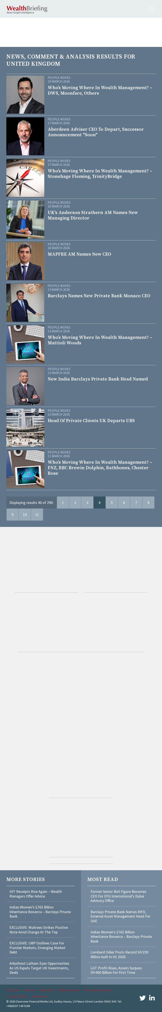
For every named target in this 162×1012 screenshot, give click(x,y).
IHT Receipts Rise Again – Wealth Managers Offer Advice (35, 894)
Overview (12, 990)
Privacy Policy (18, 996)
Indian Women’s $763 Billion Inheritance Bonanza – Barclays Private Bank (40, 912)
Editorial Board (68, 990)
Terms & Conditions (98, 990)
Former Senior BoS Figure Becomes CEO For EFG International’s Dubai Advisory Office (118, 896)
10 (25, 514)
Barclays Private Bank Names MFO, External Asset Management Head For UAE (120, 916)
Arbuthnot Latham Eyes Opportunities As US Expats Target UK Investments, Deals (39, 968)
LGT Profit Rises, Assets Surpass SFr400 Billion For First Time (116, 970)
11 (37, 514)
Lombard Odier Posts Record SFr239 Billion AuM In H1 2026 (119, 954)
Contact (29, 990)
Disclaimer (39, 996)
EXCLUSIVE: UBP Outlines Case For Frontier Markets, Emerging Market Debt (37, 948)
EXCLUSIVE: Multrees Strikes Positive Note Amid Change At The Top (38, 929)
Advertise (46, 990)
